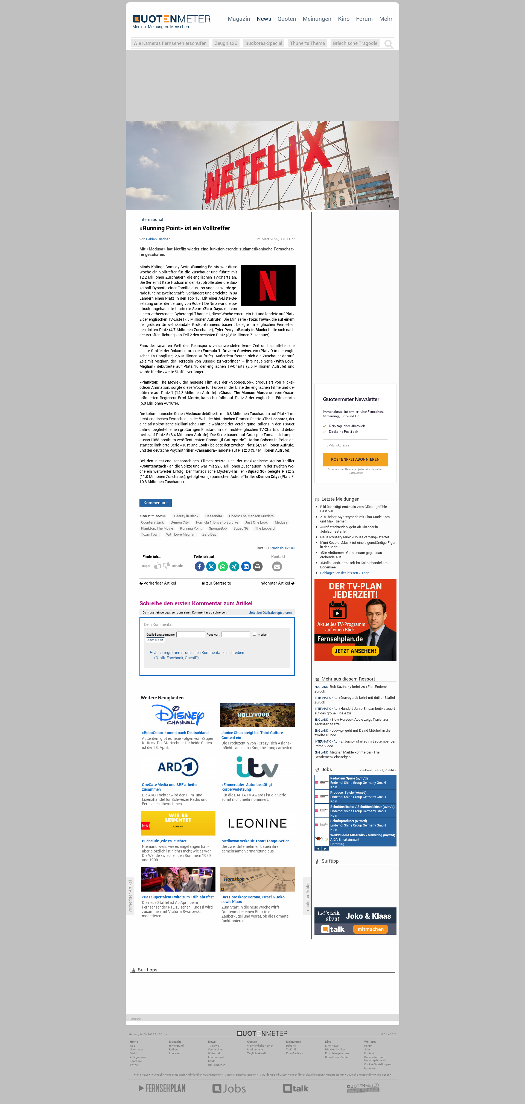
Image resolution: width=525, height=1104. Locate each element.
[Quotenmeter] (171, 22)
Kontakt (369, 1053)
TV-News (213, 1045)
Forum (364, 18)
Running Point (191, 528)
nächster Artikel (276, 583)
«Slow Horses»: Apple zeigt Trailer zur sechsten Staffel (351, 721)
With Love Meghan (180, 534)
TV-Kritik (291, 1049)
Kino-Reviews (294, 1053)
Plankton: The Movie (157, 528)
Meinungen (317, 18)
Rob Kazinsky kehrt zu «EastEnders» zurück (350, 688)
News (264, 18)
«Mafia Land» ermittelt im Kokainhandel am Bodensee (353, 564)
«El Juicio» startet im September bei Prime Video (354, 743)
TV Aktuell (156, 1074)
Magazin (239, 18)
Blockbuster (278, 1074)
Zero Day (209, 534)
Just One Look (256, 522)
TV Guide (263, 1074)
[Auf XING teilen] (234, 567)
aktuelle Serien (315, 1074)
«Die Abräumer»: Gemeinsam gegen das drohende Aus (351, 554)
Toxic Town (150, 534)
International (216, 1057)
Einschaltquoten (246, 1074)
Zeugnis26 (226, 43)
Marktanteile (255, 1049)
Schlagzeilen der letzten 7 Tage (344, 572)
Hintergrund (176, 1045)
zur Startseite (218, 583)
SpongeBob (218, 528)
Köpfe (211, 1061)
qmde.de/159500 (283, 548)
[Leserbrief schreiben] (277, 567)
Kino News (141, 1074)
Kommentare (156, 502)
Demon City (180, 522)
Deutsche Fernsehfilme (360, 1074)
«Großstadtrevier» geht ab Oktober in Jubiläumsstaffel (349, 529)
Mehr (385, 18)
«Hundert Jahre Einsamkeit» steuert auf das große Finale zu (354, 710)
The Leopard (265, 528)
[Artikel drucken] (258, 567)
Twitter (134, 1065)
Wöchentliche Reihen (260, 1045)
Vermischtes (215, 1049)
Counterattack (152, 522)
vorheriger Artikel (159, 583)
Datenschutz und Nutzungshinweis (375, 1058)
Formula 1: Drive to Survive (217, 522)
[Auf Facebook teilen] (199, 567)
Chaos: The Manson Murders (251, 516)
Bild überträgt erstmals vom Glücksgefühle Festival (353, 508)
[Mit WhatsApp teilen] (223, 567)
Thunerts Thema (307, 43)
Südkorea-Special (263, 43)
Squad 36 (241, 528)
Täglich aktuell (256, 1053)
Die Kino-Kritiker (335, 1049)
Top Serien (383, 1074)
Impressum (371, 1068)
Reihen (173, 1049)
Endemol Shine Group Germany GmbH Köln (358, 782)
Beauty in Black (186, 516)
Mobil (133, 1053)
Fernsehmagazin (175, 1074)
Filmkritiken (195, 1074)
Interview (174, 1053)
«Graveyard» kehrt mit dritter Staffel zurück (354, 699)
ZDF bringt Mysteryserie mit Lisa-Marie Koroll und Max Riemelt (355, 519)
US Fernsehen (212, 1074)
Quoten (287, 18)
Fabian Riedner (158, 239)
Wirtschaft (214, 1053)
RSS (132, 1045)
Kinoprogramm (335, 1074)
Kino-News (332, 1045)
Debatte (291, 1045)
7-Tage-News (138, 1057)
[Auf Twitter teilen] (211, 567)
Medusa (281, 522)
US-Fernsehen (216, 1065)
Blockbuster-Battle (336, 1057)
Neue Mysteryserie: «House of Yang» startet (354, 537)
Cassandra (213, 516)
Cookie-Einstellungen (377, 1064)
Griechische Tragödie (355, 43)
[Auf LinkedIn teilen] (246, 567)
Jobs (367, 1049)
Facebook (136, 1061)
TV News (228, 1074)
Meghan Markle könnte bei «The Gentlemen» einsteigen (347, 754)
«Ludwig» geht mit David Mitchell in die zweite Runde (352, 732)
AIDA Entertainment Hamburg (362, 839)
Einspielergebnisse (337, 1053)
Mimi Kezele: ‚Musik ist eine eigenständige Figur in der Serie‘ (357, 544)
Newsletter (136, 1049)
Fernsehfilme (296, 1074)
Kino (344, 18)
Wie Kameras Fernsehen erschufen (170, 43)
